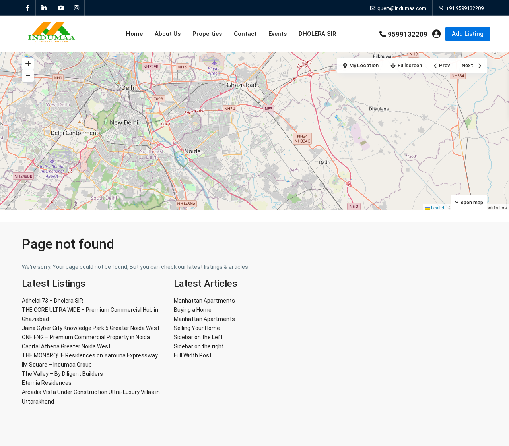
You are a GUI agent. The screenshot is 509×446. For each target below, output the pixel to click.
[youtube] (60, 8)
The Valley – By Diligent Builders (62, 374)
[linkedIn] (44, 8)
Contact (245, 33)
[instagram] (76, 8)
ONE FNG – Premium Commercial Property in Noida (86, 337)
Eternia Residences (47, 383)
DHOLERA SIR (317, 33)
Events (277, 33)
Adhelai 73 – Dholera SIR (52, 300)
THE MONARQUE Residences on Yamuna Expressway (90, 355)
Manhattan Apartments (204, 300)
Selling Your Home (197, 328)
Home (134, 33)
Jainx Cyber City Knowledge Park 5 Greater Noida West (90, 328)
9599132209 (407, 34)
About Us (168, 33)
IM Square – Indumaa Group (57, 364)
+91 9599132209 (465, 8)
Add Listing (468, 33)
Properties (207, 33)
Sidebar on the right (199, 346)
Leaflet (437, 207)
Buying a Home (193, 310)
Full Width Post (193, 355)
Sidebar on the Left (198, 337)
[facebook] (27, 8)
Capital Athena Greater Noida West (66, 346)
